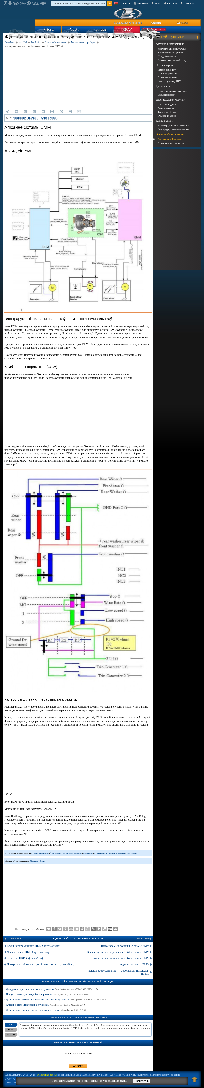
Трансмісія (163, 86)
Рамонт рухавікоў (167, 69)
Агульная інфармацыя (170, 43)
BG (103, 1074)
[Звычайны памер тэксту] (43, 111)
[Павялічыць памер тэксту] (34, 111)
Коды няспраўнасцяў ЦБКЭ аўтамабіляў (33, 945)
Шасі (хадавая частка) (170, 99)
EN (98, 1074)
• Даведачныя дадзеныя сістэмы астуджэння (51, 989)
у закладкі (189, 3)
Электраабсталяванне (170, 134)
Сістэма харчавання (168, 73)
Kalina (156, 23)
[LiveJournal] (93, 929)
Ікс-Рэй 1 (170, 37)
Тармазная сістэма (167, 112)
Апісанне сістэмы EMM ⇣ (26, 117)
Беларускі (124, 3)
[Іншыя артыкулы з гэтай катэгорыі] (52, 111)
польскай (110, 853)
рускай (34, 853)
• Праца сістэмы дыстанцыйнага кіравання (46, 994)
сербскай (78, 853)
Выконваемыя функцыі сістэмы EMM (125, 945)
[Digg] (110, 929)
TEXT (10, 1025)
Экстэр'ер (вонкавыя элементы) (173, 125)
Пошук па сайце (171, 1074)
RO (123, 1074)
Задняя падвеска (166, 108)
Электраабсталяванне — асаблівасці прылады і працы (118, 972)
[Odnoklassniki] (65, 929)
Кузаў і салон (164, 120)
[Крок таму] (7, 111)
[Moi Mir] (71, 929)
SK (130, 1074)
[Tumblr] (98, 929)
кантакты (172, 3)
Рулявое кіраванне (167, 115)
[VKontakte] (48, 929)
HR (119, 1074)
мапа (157, 3)
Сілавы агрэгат (165, 65)
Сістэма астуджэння (168, 77)
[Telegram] (76, 929)
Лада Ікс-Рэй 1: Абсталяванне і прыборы (78, 938)
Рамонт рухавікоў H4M (169, 81)
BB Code (11, 1035)
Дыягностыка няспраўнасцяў (172, 60)
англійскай (44, 853)
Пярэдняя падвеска (167, 104)
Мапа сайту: (89, 1074)
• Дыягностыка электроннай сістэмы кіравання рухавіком (55, 999)
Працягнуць (142, 1080)
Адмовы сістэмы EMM (134, 964)
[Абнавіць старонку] (16, 111)
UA (111, 1074)
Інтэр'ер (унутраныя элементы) (173, 129)
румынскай (99, 853)
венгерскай (132, 853)
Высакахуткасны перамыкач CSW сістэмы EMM (118, 952)
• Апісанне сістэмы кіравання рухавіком (45, 1004)
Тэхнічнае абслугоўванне (170, 52)
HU (135, 1074)
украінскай (67, 853)
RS (115, 1074)
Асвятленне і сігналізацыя (171, 143)
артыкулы (142, 3)
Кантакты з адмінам (149, 1074)
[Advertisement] (78, 79)
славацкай (120, 853)
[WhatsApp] (87, 929)
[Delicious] (104, 929)
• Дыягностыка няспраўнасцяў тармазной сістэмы (45, 1009)
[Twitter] (59, 929)
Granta (182, 23)
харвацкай (88, 853)
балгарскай (55, 853)
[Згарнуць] (198, 37)
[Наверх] (195, 1081)
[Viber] (82, 929)
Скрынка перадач (166, 94)
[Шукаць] (109, 3)
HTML (11, 1030)
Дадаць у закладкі (15, 1078)
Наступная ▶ (144, 939)
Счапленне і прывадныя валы (172, 91)
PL (127, 1074)
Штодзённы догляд (167, 56)
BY (107, 1074)
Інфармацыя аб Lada (69, 1074)
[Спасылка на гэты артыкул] (61, 111)
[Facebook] (54, 929)
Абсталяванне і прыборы (170, 139)
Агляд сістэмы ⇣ (49, 117)
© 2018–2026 (20, 1074)
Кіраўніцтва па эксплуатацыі (172, 48)
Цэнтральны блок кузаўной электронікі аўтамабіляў (40, 964)
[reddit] (115, 929)
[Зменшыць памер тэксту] (25, 111)
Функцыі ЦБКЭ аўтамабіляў (25, 958)
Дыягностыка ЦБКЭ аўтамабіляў (28, 952)
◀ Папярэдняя (12, 939)
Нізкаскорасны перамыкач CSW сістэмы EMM (119, 958)
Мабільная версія (47, 1074)
